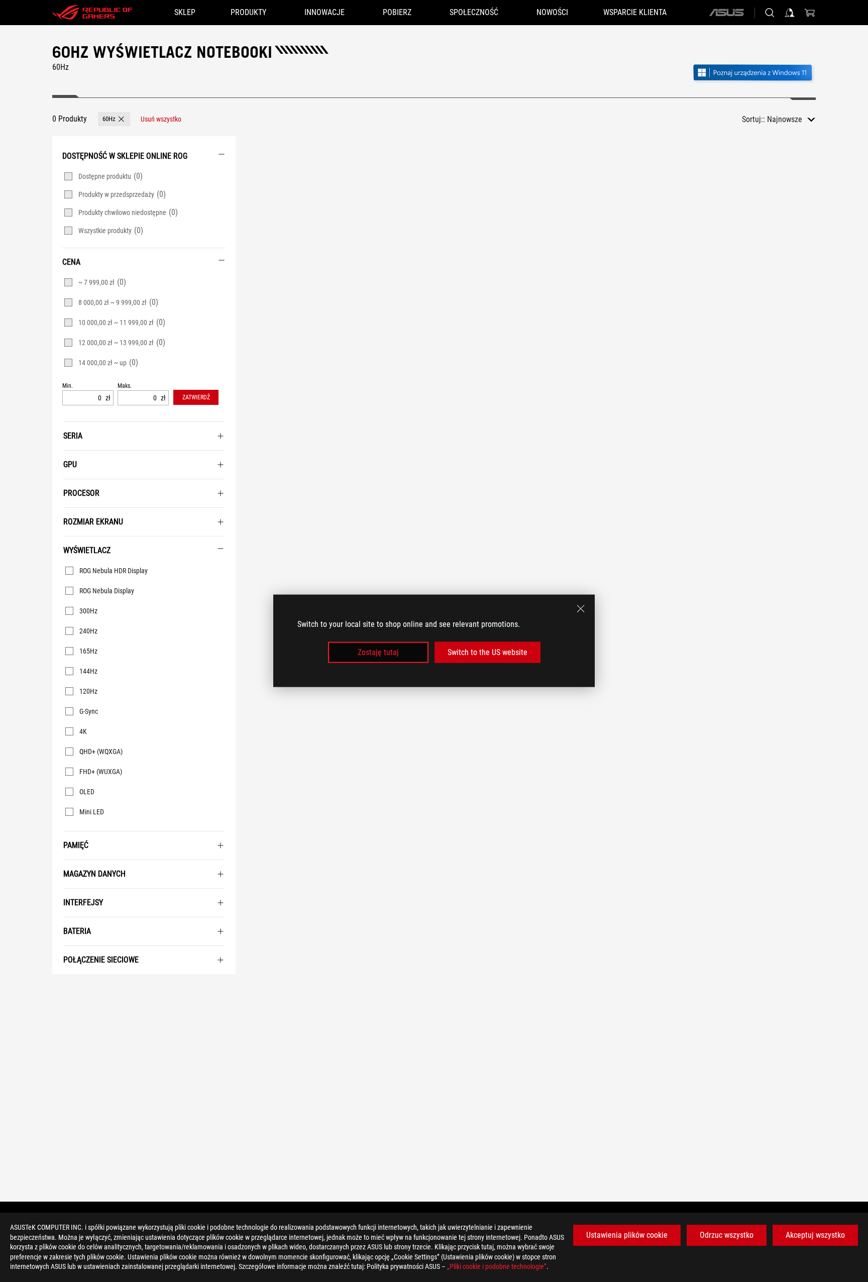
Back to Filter (64, 989)
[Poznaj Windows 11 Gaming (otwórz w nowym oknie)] (754, 73)
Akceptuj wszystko (815, 1235)
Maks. (125, 386)
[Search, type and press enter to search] (770, 12)
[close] (581, 609)
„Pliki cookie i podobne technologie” (497, 1266)
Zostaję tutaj (378, 652)
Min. (67, 386)
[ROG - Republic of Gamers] (92, 12)
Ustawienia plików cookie (627, 1235)
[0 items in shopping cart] (810, 12)
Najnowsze (784, 119)
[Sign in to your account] (790, 12)
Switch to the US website (487, 652)
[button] (114, 119)
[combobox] (791, 120)
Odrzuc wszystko (726, 1235)
